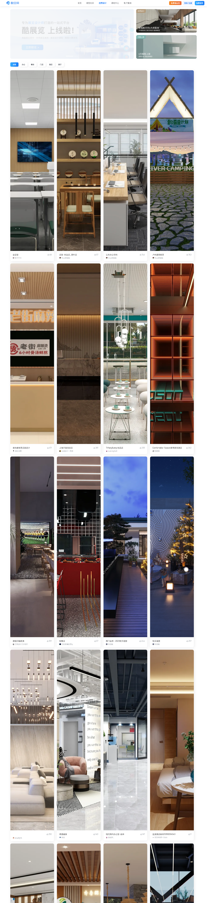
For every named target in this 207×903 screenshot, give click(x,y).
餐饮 (32, 64)
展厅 (60, 64)
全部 (14, 64)
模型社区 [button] (90, 3)
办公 (23, 64)
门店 (41, 64)
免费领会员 (175, 3)
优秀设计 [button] (102, 3)
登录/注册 (188, 3)
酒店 (50, 64)
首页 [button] (80, 3)
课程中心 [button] (115, 3)
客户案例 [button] (127, 3)
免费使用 (199, 3)
